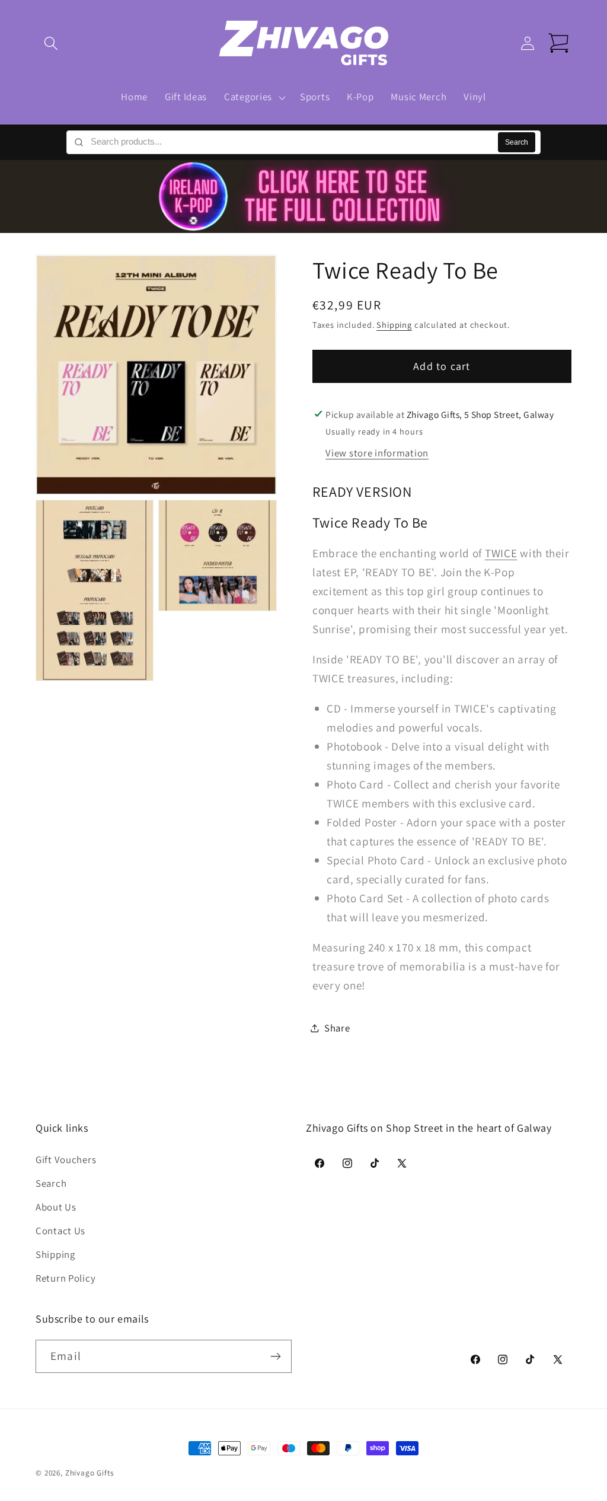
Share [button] (337, 1027)
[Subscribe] (275, 1356)
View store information (377, 452)
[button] (51, 43)
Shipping (394, 324)
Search (516, 142)
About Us (56, 1206)
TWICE (501, 553)
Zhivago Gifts (89, 1473)
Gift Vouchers (66, 1159)
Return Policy (65, 1278)
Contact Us (60, 1230)
